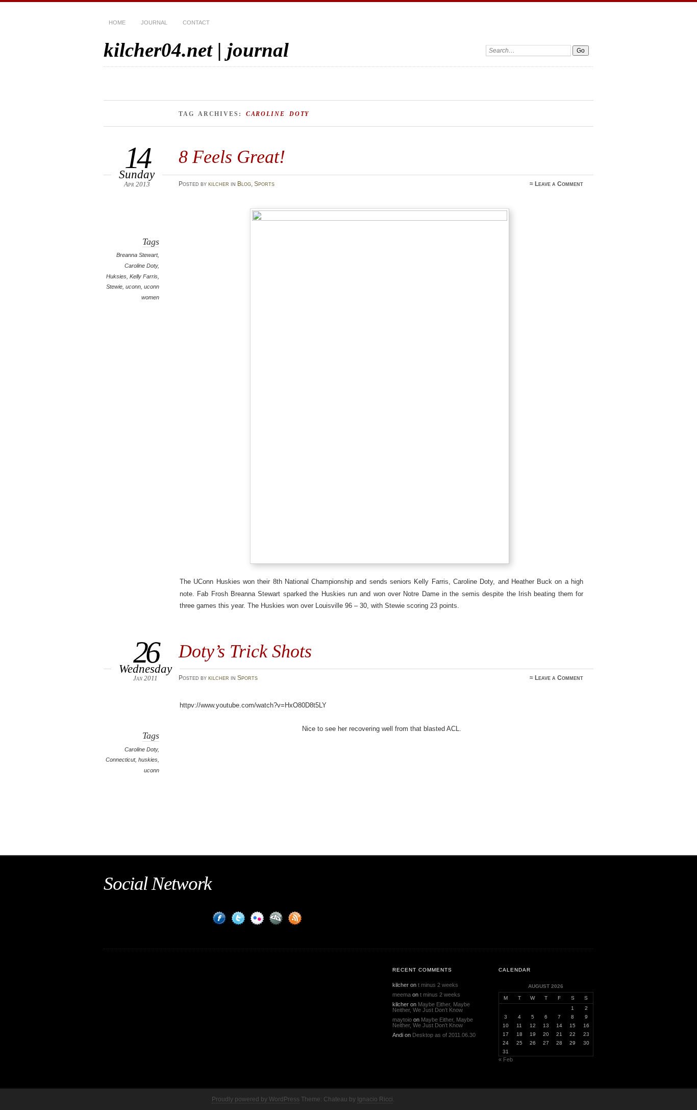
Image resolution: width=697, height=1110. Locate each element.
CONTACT (196, 22)
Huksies (116, 276)
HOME (117, 22)
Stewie (114, 287)
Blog (244, 183)
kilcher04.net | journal (196, 50)
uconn (133, 287)
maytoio (402, 1020)
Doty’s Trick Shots (245, 651)
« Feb (506, 1059)
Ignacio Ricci (375, 1099)
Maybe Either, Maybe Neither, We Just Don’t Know (431, 1007)
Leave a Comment (559, 183)
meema (401, 994)
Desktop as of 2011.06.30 (444, 1035)
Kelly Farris (144, 276)
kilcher (218, 183)
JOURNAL (154, 22)
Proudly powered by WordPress (256, 1099)
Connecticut (120, 760)
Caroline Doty (141, 266)
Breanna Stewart (137, 255)
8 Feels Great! (232, 156)
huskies (148, 760)
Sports (264, 183)
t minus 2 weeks (438, 985)
